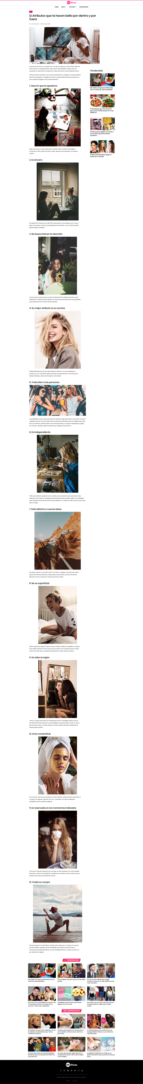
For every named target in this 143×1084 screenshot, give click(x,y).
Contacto (68, 1081)
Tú (31, 11)
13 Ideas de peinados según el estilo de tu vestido (100, 156)
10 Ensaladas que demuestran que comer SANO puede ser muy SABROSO (102, 111)
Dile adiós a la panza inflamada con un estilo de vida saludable (101, 89)
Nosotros (75, 1081)
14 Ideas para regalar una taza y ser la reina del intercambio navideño (101, 133)
